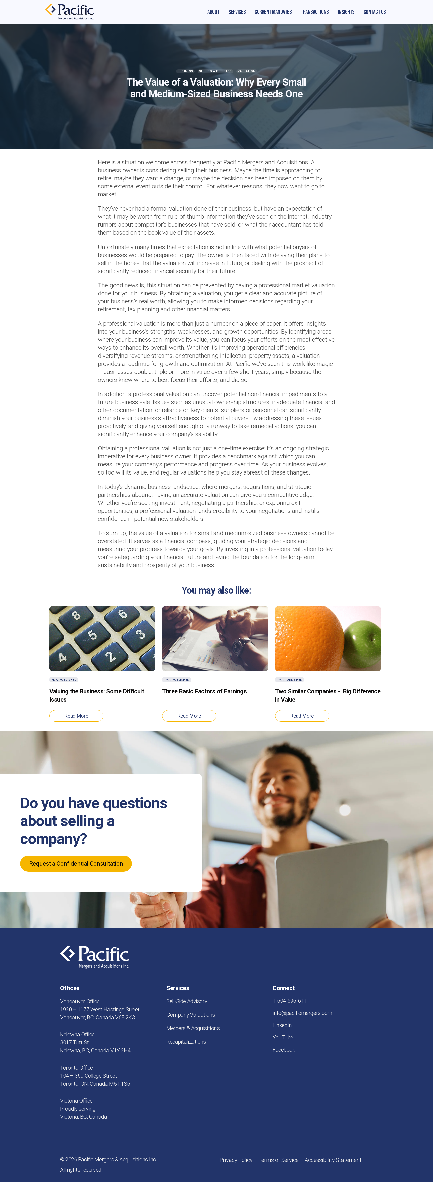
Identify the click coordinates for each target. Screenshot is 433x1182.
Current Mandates (273, 12)
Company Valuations (190, 1015)
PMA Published (64, 679)
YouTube (283, 1037)
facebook (284, 1050)
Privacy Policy (236, 1160)
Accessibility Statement (333, 1160)
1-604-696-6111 (291, 1001)
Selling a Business (215, 71)
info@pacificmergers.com (302, 1013)
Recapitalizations (186, 1042)
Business (185, 71)
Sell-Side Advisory (186, 1001)
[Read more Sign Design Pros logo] (69, 12)
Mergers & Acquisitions (193, 1028)
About (213, 12)
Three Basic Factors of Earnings (204, 691)
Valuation (246, 71)
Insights (346, 12)
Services (237, 12)
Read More (76, 716)
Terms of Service (278, 1160)
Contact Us (375, 12)
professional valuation (288, 549)
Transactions (315, 12)
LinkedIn (282, 1025)
